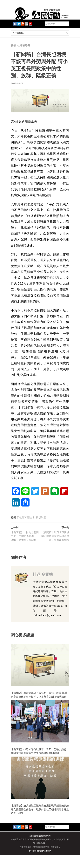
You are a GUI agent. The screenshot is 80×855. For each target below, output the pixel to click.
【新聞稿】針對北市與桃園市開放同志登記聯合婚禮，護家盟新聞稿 (55, 536)
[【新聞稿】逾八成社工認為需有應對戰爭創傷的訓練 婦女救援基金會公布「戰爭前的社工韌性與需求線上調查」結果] (40, 777)
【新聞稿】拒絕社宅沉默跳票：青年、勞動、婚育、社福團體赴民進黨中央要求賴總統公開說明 (40, 751)
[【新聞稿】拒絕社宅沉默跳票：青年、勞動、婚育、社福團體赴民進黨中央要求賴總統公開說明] (40, 721)
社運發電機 (23, 45)
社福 (13, 45)
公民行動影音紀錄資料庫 (40, 836)
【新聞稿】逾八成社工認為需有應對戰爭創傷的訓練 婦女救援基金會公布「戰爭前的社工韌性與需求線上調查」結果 (41, 809)
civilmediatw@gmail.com (40, 851)
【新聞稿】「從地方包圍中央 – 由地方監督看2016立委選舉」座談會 (25, 536)
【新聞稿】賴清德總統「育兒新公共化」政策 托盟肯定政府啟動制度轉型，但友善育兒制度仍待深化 (39, 694)
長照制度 (41, 517)
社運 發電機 (43, 574)
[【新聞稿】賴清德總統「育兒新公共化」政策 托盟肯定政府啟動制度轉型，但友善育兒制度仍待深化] (40, 664)
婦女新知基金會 (26, 517)
